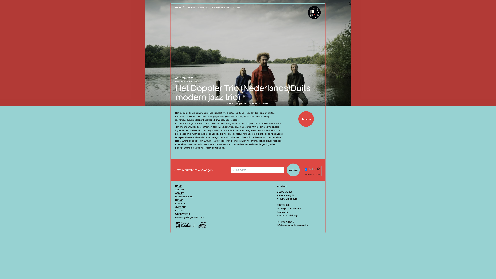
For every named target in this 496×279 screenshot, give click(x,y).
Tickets (306, 119)
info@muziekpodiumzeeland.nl (292, 225)
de (238, 7)
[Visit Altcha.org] (318, 169)
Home (191, 7)
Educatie (180, 203)
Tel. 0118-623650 (285, 221)
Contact (180, 210)
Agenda (203, 7)
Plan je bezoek (220, 7)
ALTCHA (317, 174)
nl (234, 7)
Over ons (180, 207)
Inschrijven (293, 170)
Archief (179, 193)
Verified (312, 169)
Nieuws (179, 200)
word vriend (182, 214)
